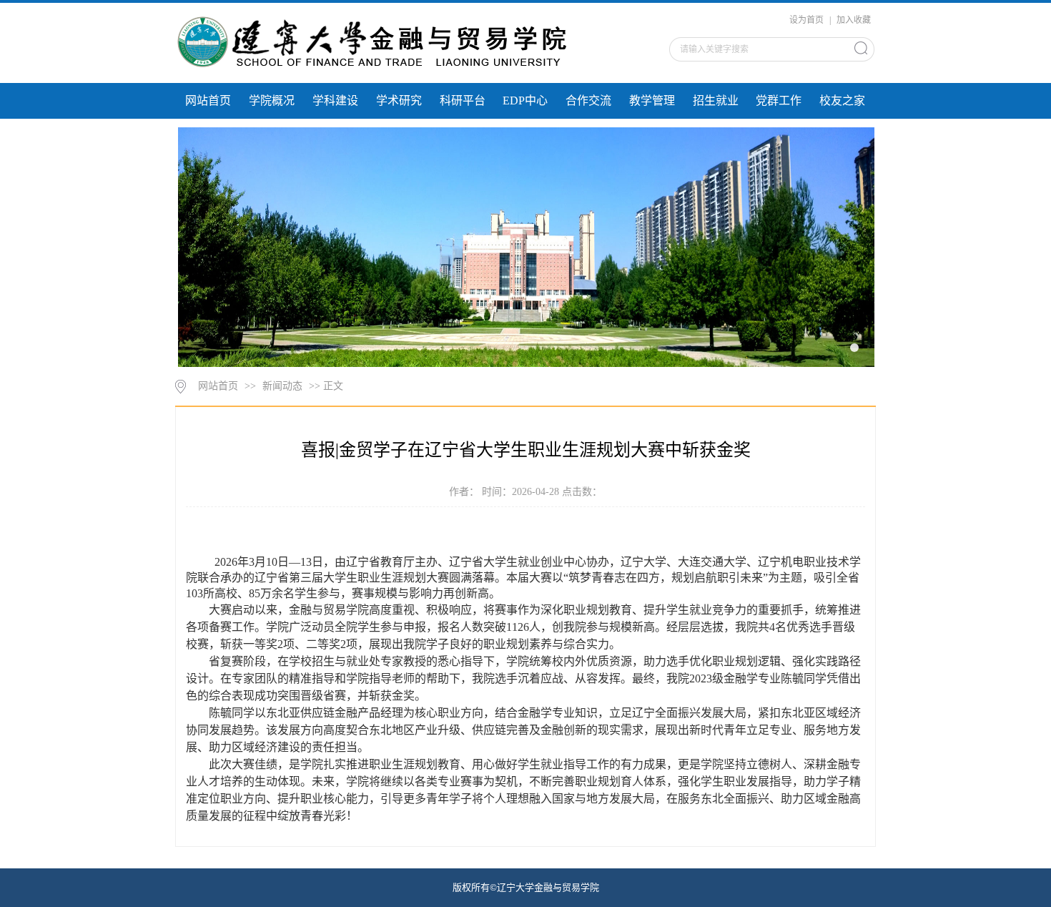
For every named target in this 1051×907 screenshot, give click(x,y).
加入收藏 (854, 20)
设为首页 (807, 20)
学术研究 (399, 100)
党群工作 (778, 100)
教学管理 (652, 100)
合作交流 (588, 100)
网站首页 (208, 100)
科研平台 (462, 100)
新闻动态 (282, 386)
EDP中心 (525, 100)
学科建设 (335, 100)
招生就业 (716, 100)
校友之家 (842, 100)
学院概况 (272, 100)
